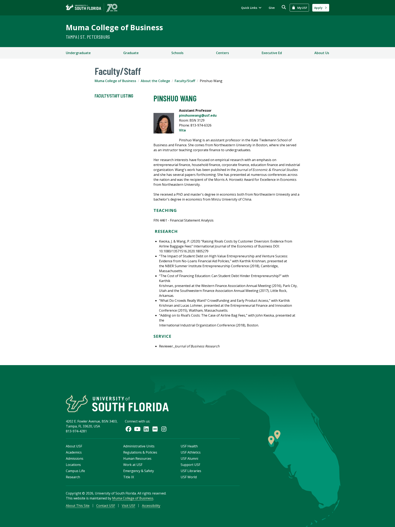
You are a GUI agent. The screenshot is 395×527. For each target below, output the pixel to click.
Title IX (128, 477)
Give (272, 8)
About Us (321, 53)
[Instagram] (163, 429)
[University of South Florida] (117, 403)
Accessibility (151, 505)
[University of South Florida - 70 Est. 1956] (91, 7)
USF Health (189, 446)
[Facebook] (128, 429)
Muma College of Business (114, 27)
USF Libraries (191, 471)
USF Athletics (191, 452)
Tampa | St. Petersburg (88, 37)
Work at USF (132, 464)
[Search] (283, 7)
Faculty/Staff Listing (114, 95)
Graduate (131, 53)
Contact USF (105, 505)
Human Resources (137, 458)
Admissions (74, 458)
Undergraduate (78, 53)
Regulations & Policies (140, 452)
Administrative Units (139, 446)
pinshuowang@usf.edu (198, 115)
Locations (73, 464)
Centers (222, 53)
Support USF (190, 464)
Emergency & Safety (138, 471)
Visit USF (128, 505)
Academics (74, 452)
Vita (182, 130)
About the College (155, 81)
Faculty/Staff (185, 81)
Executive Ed (272, 53)
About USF (74, 446)
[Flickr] (155, 429)
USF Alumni (189, 458)
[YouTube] (137, 429)
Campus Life (75, 471)
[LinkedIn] (146, 429)
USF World (189, 477)
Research (73, 477)
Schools (177, 53)
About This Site (77, 505)
